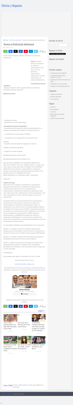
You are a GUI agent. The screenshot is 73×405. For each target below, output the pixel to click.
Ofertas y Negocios (11, 5)
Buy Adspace (54, 109)
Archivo (53, 107)
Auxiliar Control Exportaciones (60, 86)
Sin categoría (55, 99)
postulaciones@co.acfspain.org (24, 264)
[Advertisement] (37, 23)
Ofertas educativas (56, 94)
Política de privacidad (57, 118)
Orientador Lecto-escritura (59, 84)
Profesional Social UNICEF (59, 73)
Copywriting (34, 175)
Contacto (53, 112)
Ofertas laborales (56, 96)
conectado (29, 385)
